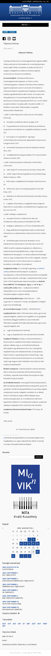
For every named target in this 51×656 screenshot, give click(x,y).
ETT (9, 624)
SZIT (34, 624)
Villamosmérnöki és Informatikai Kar (25, 15)
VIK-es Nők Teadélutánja (11, 604)
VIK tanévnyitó (8, 592)
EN (48, 1)
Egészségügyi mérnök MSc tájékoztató (18, 581)
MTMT (4, 640)
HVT (39, 624)
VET (4, 626)
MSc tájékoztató (9, 575)
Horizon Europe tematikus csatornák (19, 644)
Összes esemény (9, 613)
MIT (28, 624)
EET (14, 624)
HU (44, 1)
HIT (19, 624)
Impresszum (37, 1)
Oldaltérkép (27, 1)
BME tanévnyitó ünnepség (12, 598)
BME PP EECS (7, 636)
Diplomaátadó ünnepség (12, 609)
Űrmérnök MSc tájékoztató (13, 586)
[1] (39, 309)
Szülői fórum (7, 569)
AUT (4, 624)
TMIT (45, 624)
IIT (24, 624)
